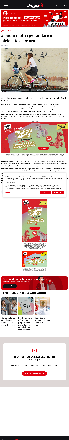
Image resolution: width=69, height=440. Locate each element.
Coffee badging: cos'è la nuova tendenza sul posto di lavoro (8, 321)
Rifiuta (45, 192)
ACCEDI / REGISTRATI (58, 6)
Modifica (7, 192)
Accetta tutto (57, 192)
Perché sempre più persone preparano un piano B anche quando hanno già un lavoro (25, 324)
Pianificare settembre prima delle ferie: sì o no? (42, 321)
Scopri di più (9, 286)
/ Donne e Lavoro (7, 31)
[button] (5, 6)
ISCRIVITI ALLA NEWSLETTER (34, 373)
